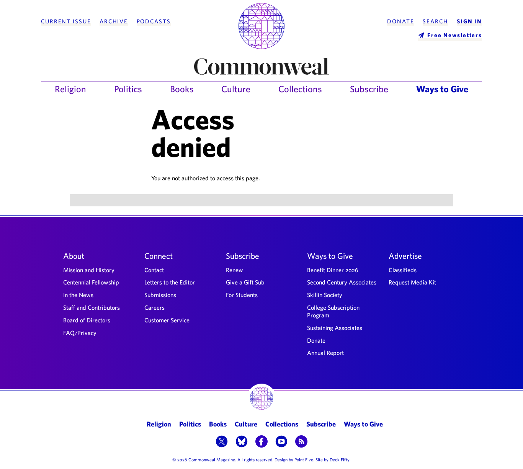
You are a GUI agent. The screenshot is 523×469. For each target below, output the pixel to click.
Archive (114, 21)
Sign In (469, 21)
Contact (154, 269)
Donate (400, 21)
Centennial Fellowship (91, 282)
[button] (221, 442)
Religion (70, 88)
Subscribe (369, 88)
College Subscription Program (333, 311)
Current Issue (66, 21)
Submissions (160, 294)
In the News (78, 294)
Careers (154, 307)
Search (435, 21)
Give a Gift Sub (245, 282)
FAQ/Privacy (79, 332)
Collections (300, 88)
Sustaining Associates (334, 327)
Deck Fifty (340, 459)
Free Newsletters (454, 35)
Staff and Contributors (91, 307)
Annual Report (325, 352)
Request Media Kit (412, 282)
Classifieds (403, 269)
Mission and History (88, 269)
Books (182, 88)
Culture (235, 88)
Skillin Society (324, 294)
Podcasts (154, 21)
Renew (234, 269)
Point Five (303, 459)
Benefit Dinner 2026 (332, 269)
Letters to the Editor (169, 282)
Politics (128, 88)
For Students (242, 294)
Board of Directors (86, 320)
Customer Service (167, 320)
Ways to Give (442, 88)
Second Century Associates (341, 282)
